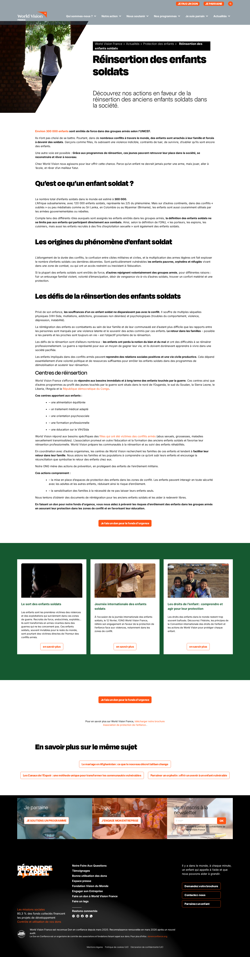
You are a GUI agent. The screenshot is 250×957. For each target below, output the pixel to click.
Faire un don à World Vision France (95, 896)
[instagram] (73, 916)
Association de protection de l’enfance (124, 724)
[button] (81, 131)
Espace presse (81, 881)
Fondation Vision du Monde (90, 886)
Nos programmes (165, 16)
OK (221, 820)
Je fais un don (188, 3)
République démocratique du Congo (86, 388)
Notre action (110, 16)
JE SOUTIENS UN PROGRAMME (46, 820)
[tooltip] (81, 131)
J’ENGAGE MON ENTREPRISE (120, 820)
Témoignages (81, 870)
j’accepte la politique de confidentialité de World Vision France (205, 828)
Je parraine (213, 3)
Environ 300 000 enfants (52, 131)
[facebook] (82, 916)
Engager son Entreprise (87, 891)
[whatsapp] (91, 916)
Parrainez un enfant (197, 904)
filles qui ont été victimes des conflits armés (127, 436)
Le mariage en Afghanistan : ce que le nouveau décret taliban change (125, 764)
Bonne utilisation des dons (89, 875)
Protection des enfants (158, 44)
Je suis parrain (195, 16)
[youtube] (78, 916)
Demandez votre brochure (201, 886)
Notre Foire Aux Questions (89, 865)
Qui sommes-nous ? (79, 16)
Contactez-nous (195, 895)
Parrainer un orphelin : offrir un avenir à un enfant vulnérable (189, 775)
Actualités (220, 16)
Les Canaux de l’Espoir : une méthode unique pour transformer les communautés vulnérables (82, 775)
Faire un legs (80, 901)
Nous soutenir (136, 16)
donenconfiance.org (157, 936)
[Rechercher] (230, 3)
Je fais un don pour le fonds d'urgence (125, 523)
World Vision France (108, 44)
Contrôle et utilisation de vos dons (39, 921)
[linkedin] (86, 916)
